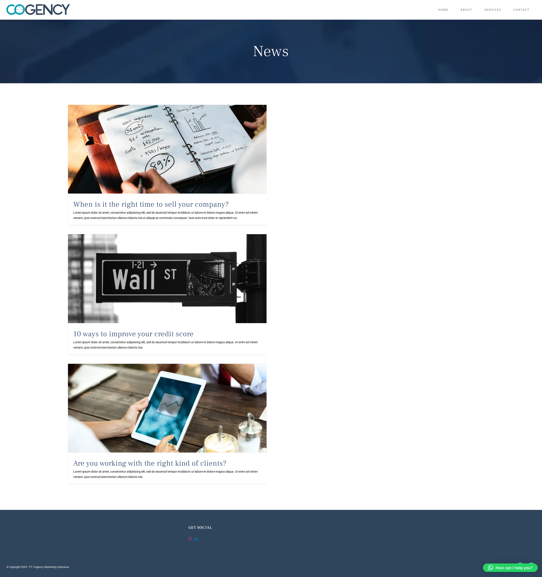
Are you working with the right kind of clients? (150, 463)
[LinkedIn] (196, 539)
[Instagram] (190, 539)
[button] (510, 567)
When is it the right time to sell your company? (151, 204)
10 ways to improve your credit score (133, 334)
